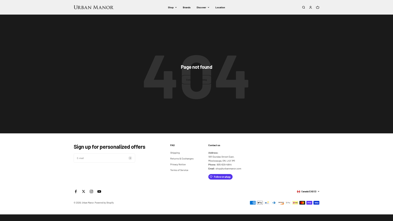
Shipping (175, 152)
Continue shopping (196, 79)
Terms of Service (179, 170)
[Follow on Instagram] (91, 191)
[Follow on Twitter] (84, 191)
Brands (187, 7)
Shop (171, 7)
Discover (201, 7)
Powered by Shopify (104, 202)
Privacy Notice (178, 164)
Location (220, 7)
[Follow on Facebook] (76, 191)
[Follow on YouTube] (99, 191)
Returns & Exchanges (182, 158)
